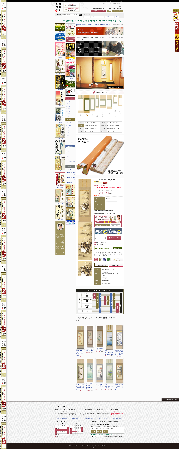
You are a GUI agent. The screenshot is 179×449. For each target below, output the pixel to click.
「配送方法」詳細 (74, 418)
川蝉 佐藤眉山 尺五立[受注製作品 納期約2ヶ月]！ (109, 352)
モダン (67, 140)
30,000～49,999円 (70, 177)
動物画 (67, 135)
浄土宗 (67, 151)
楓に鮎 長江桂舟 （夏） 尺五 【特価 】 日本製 (89, 386)
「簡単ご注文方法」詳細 (61, 418)
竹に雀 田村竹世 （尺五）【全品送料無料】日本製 (80, 387)
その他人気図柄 (69, 143)
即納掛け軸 (87, 17)
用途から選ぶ (97, 24)
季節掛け (68, 108)
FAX (109, 11)
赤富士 (116, 17)
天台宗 (67, 159)
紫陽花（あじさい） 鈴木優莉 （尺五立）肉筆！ (109, 386)
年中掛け (68, 106)
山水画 (67, 127)
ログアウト (110, 3)
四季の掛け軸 (100, 17)
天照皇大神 (107, 17)
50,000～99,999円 (70, 179)
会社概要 (112, 1)
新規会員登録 (117, 3)
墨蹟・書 (68, 137)
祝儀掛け (68, 111)
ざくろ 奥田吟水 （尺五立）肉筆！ (90, 350)
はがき (114, 11)
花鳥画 (67, 132)
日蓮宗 (67, 156)
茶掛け (67, 116)
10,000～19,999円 (70, 172)
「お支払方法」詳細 (88, 418)
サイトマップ (107, 445)
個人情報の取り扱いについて (81, 445)
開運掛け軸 (93, 17)
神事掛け (68, 103)
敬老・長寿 (108, 24)
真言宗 (67, 154)
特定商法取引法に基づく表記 (96, 445)
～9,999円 (68, 169)
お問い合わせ (120, 1)
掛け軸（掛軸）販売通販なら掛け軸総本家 (84, 24)
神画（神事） (69, 125)
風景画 (67, 130)
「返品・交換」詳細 (116, 418)
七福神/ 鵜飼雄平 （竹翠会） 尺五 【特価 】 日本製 (119, 387)
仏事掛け (68, 101)
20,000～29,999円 (70, 174)
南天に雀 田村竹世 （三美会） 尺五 (99, 386)
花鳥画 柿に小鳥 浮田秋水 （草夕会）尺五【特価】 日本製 (80, 353)
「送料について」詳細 (103, 418)
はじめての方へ (104, 1)
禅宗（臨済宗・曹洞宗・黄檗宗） (70, 162)
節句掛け (68, 113)
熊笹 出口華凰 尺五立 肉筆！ (100, 349)
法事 (113, 17)
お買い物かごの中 (99, 11)
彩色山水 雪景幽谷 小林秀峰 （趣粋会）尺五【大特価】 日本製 (119, 352)
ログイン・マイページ (101, 3)
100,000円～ (69, 182)
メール (120, 11)
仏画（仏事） (69, 122)
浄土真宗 (68, 149)
